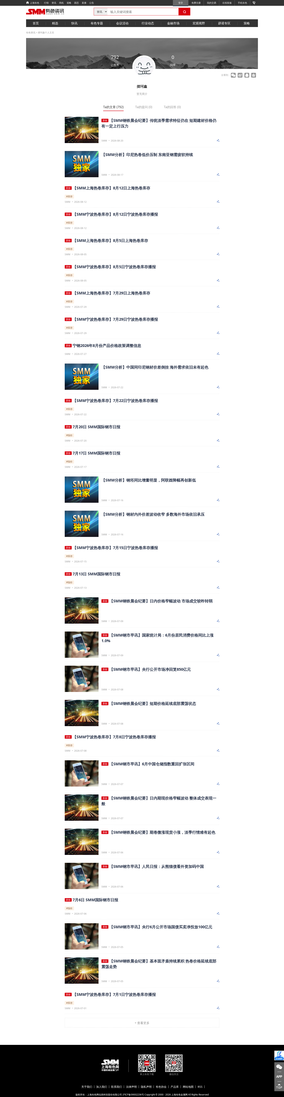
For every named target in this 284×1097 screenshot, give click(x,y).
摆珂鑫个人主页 (46, 32)
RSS (200, 1086)
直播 (84, 2)
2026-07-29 (80, 307)
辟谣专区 (224, 23)
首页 (36, 23)
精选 (55, 23)
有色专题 (97, 23)
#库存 (69, 196)
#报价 (69, 435)
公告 (91, 2)
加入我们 (101, 1086)
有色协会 (161, 1086)
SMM (104, 140)
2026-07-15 (80, 561)
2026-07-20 (80, 440)
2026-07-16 (117, 500)
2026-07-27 (80, 354)
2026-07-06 (117, 852)
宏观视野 (199, 23)
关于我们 (86, 1086)
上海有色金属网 (179, 1094)
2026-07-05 (117, 947)
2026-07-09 (117, 621)
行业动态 (148, 23)
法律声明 (131, 1086)
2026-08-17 (117, 174)
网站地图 (188, 1086)
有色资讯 (30, 32)
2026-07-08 (117, 689)
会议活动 (122, 23)
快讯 (74, 23)
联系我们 (116, 1086)
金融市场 (173, 23)
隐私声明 (146, 1086)
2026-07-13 (80, 587)
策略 (69, 2)
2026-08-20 (117, 140)
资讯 (54, 2)
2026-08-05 (80, 254)
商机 (61, 2)
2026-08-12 (80, 201)
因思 (76, 2)
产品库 (175, 1086)
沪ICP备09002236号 (133, 1094)
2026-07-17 (80, 467)
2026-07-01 (80, 1008)
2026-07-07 (117, 784)
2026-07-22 (117, 387)
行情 (46, 2)
